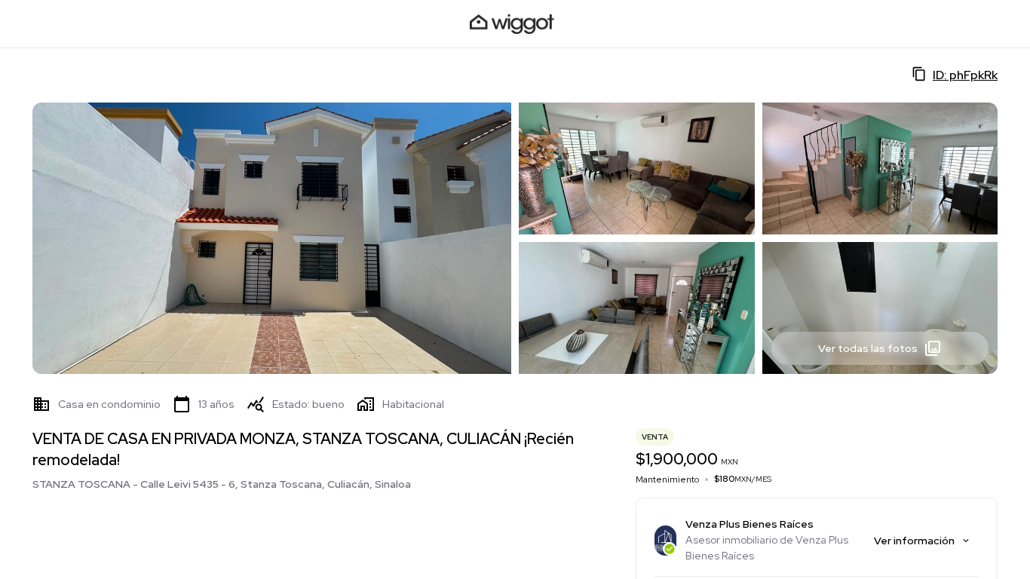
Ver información (914, 540)
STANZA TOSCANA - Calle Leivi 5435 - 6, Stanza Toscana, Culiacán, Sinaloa (221, 484)
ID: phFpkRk (965, 75)
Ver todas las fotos (868, 348)
